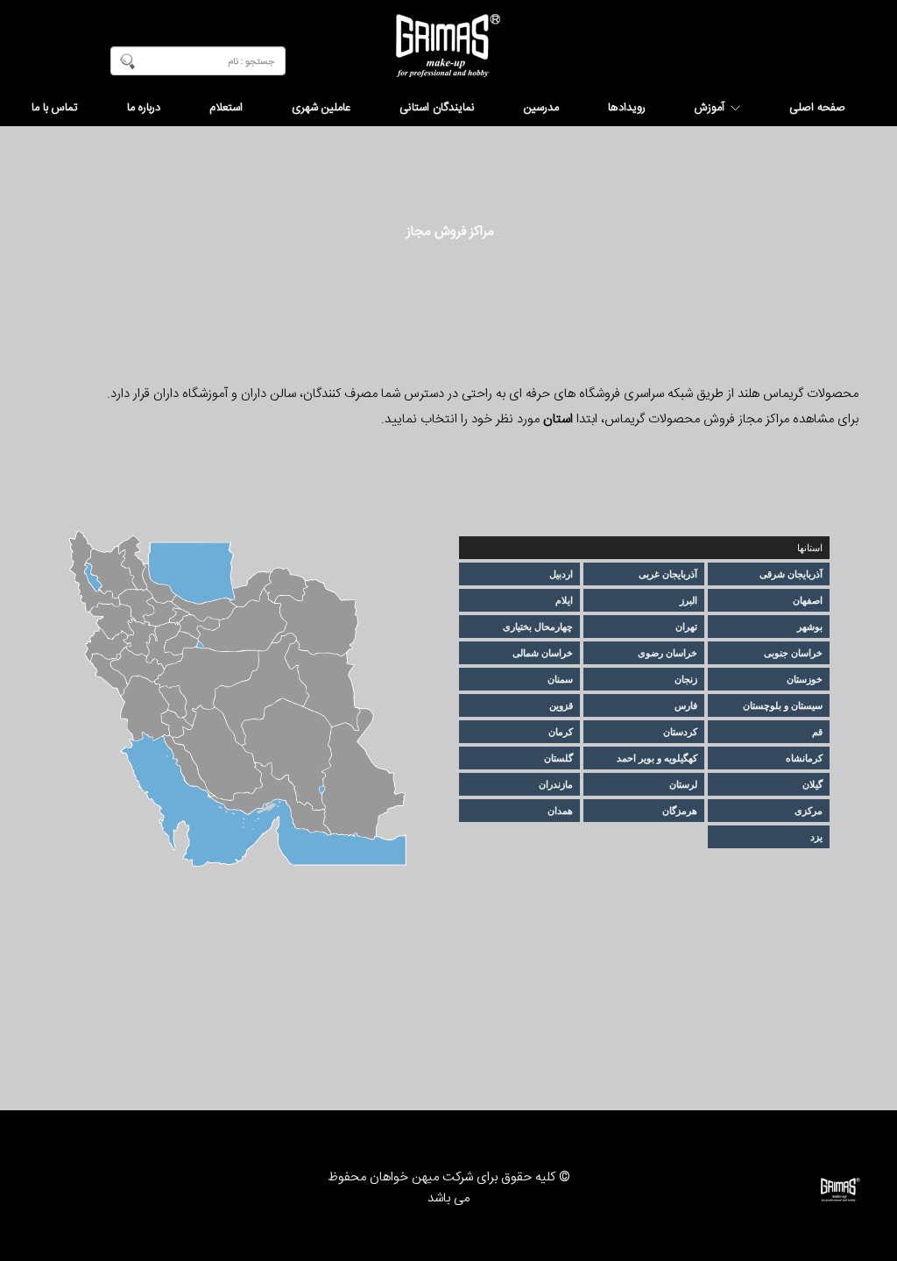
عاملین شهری (321, 107)
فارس (686, 705)
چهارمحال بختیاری (538, 626)
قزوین (561, 705)
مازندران (556, 784)
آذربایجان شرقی (791, 574)
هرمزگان (679, 810)
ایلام (564, 600)
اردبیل (561, 574)
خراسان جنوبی (793, 653)
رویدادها (627, 107)
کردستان (680, 731)
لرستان (683, 784)
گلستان (558, 758)
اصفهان (808, 600)
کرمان (560, 731)
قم (817, 731)
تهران (686, 626)
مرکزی (809, 810)
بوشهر (810, 626)
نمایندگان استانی (437, 107)
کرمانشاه (804, 758)
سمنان (560, 679)
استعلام (226, 107)
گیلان (812, 784)
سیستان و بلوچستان (783, 705)
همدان (560, 810)
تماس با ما (55, 107)
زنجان (686, 679)
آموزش (709, 107)
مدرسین (541, 107)
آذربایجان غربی (668, 574)
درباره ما (143, 107)
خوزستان (805, 679)
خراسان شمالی (542, 653)
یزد (816, 837)
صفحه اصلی (817, 107)
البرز (688, 600)
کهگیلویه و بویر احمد (657, 758)
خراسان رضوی (667, 653)
